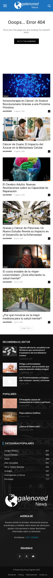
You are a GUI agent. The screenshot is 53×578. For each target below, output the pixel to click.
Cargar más (25, 328)
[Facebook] (19, 556)
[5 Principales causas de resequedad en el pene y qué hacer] (10, 403)
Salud (5, 267)
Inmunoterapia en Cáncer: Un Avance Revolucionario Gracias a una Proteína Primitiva (26, 104)
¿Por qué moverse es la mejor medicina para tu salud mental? (22, 316)
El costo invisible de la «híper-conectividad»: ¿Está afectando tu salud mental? (24, 275)
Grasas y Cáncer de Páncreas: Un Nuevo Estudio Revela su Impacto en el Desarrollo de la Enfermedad (26, 231)
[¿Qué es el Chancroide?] (10, 430)
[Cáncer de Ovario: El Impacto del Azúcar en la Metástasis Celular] (26, 129)
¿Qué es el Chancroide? (29, 426)
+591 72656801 (32, 537)
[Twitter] (26, 556)
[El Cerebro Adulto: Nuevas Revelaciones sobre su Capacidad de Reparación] (26, 169)
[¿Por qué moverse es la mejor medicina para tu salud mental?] (26, 300)
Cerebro (6, 180)
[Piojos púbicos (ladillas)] (10, 417)
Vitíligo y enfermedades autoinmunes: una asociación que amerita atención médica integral (34, 366)
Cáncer (6, 96)
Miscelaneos (8, 223)
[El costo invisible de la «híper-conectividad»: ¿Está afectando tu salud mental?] (26, 256)
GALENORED (7, 111)
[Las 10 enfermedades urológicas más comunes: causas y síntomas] (10, 381)
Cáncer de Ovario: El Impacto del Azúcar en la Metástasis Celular (23, 146)
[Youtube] (33, 556)
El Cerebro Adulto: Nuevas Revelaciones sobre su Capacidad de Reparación (25, 188)
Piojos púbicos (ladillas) (29, 413)
